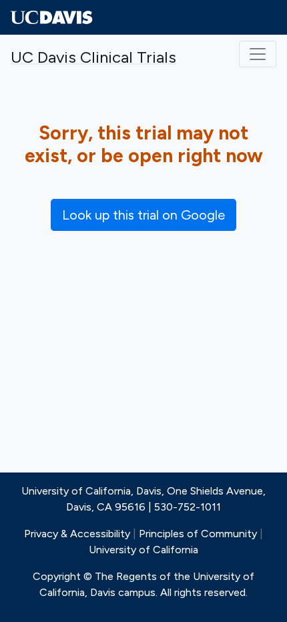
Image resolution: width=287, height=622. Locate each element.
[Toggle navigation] (257, 54)
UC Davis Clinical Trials (93, 57)
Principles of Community (198, 533)
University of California (143, 549)
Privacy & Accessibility (77, 533)
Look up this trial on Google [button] (143, 215)
